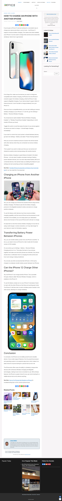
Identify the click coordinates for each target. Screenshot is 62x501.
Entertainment (26, 2)
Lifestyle (33, 2)
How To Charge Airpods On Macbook (12, 451)
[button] (37, 8)
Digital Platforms (41, 2)
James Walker (13, 440)
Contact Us (38, 494)
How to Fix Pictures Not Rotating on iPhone (20, 380)
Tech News (53, 2)
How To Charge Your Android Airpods (12, 452)
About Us (25, 494)
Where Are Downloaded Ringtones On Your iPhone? (53, 59)
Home (23, 494)
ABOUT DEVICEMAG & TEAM (51, 14)
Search (45, 71)
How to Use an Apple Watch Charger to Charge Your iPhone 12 (53, 47)
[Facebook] (16, 25)
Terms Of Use (34, 494)
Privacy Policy (29, 494)
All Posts (37, 5)
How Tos (48, 2)
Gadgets (20, 2)
